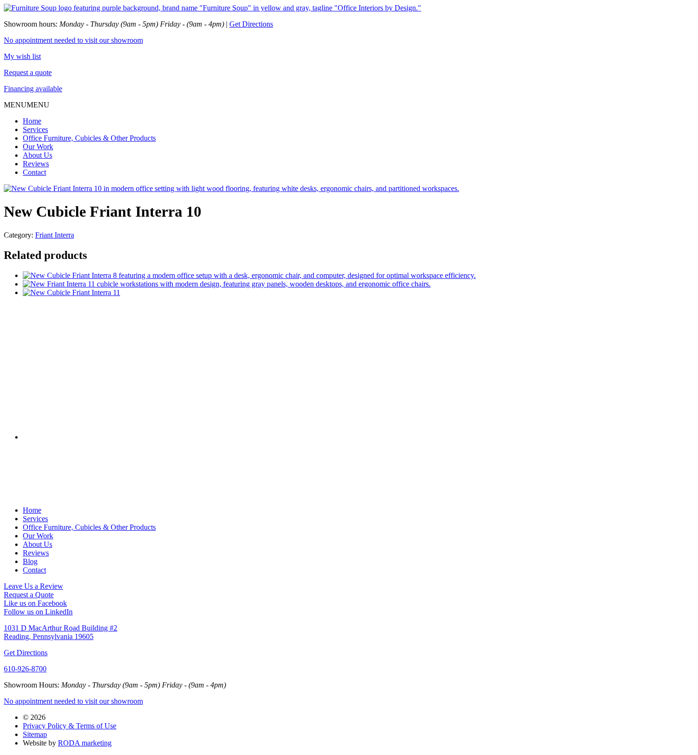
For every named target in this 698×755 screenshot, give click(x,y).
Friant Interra (54, 235)
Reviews (36, 164)
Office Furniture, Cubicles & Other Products (89, 138)
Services (35, 129)
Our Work (38, 147)
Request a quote (28, 72)
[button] (26, 105)
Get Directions (251, 24)
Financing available (33, 89)
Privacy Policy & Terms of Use (69, 726)
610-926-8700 (25, 669)
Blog (30, 561)
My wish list (22, 56)
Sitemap (35, 734)
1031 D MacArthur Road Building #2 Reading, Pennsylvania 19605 (60, 632)
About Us (37, 155)
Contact (34, 172)
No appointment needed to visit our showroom (73, 40)
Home (32, 121)
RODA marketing (85, 743)
